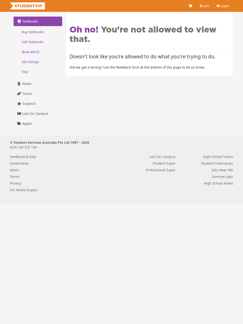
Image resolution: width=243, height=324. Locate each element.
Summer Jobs (222, 176)
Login (224, 6)
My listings (30, 62)
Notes (26, 83)
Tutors (26, 93)
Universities (19, 163)
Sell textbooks (33, 42)
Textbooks (29, 21)
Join (205, 6)
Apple (26, 123)
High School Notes (218, 183)
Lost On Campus (34, 113)
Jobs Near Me (222, 170)
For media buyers (24, 190)
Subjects (28, 103)
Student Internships (217, 163)
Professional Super (161, 170)
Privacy (15, 183)
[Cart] (190, 6)
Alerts (14, 170)
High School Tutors (218, 156)
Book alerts (30, 52)
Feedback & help (23, 156)
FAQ (25, 71)
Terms (15, 176)
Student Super (164, 163)
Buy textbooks (33, 32)
